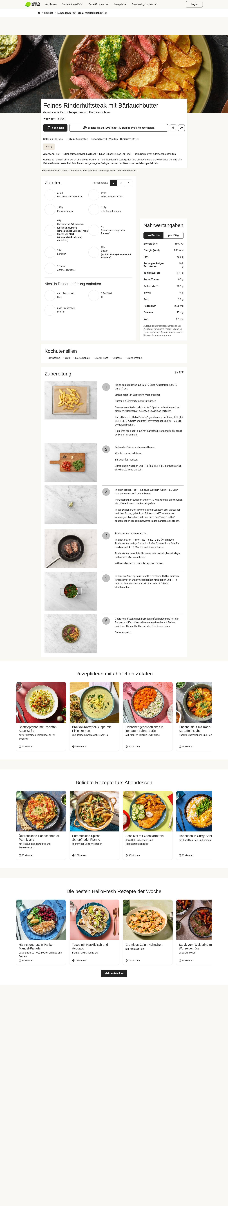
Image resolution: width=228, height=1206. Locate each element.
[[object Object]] (173, 128)
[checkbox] (44, 119)
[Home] (39, 13)
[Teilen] (181, 128)
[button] (88, 183)
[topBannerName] (114, 26)
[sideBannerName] (163, 195)
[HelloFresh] (32, 4)
